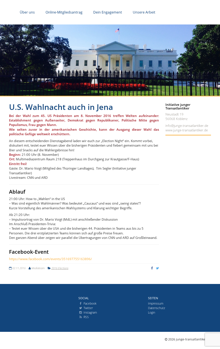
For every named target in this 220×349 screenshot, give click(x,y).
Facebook (89, 303)
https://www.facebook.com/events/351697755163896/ (50, 259)
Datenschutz (156, 308)
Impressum (155, 303)
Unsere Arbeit (144, 12)
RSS (86, 317)
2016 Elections (59, 268)
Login (151, 312)
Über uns (27, 12)
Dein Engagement (107, 12)
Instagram (90, 312)
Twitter (88, 308)
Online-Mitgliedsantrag (64, 12)
